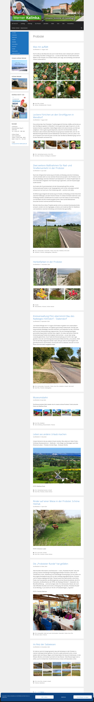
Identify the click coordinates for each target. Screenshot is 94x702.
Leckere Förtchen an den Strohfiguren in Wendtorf (53, 116)
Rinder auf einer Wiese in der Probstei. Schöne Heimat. (56, 502)
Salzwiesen (42, 683)
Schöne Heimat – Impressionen (20, 28)
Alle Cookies (44, 697)
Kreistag (30, 23)
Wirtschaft (66, 250)
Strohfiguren (47, 156)
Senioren (14, 46)
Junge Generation (16, 53)
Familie (13, 48)
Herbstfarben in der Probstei (47, 261)
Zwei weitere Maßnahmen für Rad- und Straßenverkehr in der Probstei (52, 167)
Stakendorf (54, 252)
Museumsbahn (40, 397)
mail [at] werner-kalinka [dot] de (19, 143)
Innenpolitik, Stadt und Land (44, 633)
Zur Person (38, 23)
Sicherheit (14, 35)
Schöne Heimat (50, 306)
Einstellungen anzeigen (82, 697)
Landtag (23, 23)
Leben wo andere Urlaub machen (49, 434)
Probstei (49, 105)
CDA (63, 23)
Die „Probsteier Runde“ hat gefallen (50, 563)
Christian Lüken (38, 634)
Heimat (36, 105)
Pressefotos (70, 23)
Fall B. (52, 23)
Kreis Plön (37, 103)
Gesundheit (14, 44)
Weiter (43, 692)
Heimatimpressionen (42, 154)
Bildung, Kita (15, 51)
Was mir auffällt (40, 46)
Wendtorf (53, 156)
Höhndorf (37, 252)
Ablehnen (63, 697)
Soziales (14, 32)
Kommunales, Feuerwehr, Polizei (45, 250)
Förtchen (37, 156)
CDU (58, 23)
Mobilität (61, 250)
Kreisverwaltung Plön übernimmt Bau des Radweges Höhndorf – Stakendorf (53, 317)
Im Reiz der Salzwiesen (44, 644)
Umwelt (42, 103)
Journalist (46, 23)
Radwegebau (48, 252)
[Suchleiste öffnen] (81, 28)
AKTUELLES (15, 23)
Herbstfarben (38, 306)
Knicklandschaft (42, 105)
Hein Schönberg (38, 424)
